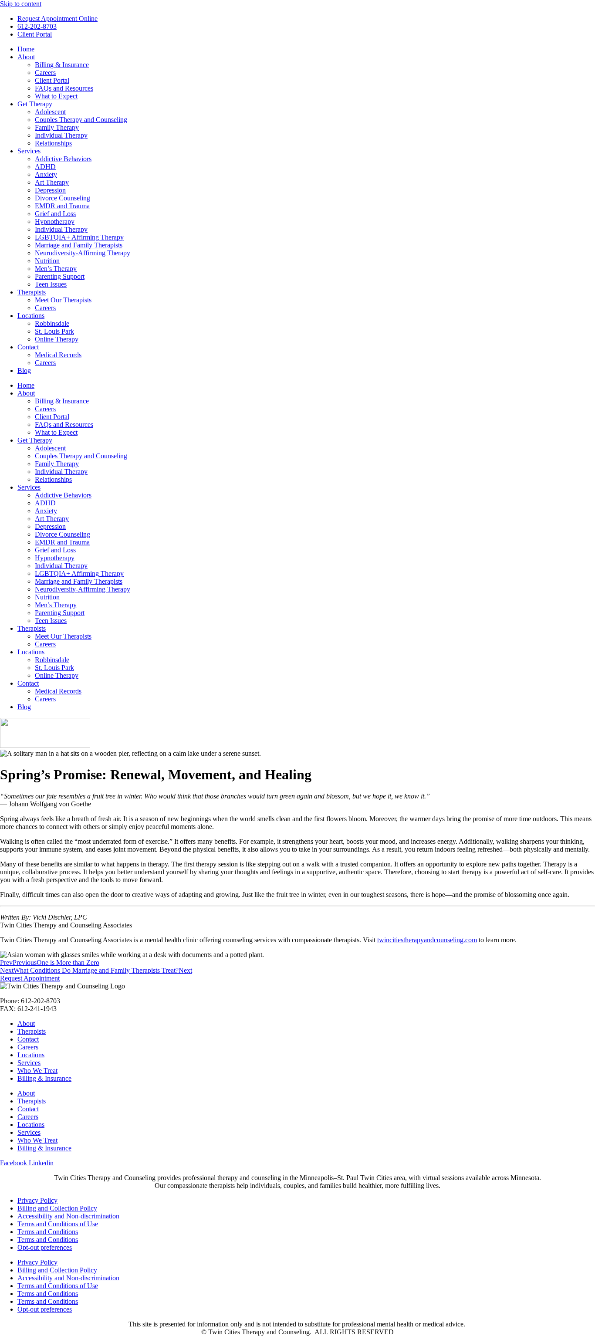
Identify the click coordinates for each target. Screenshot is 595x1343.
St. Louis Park (54, 331)
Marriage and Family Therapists (78, 245)
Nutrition (47, 260)
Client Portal (52, 80)
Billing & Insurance (62, 64)
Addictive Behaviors (63, 158)
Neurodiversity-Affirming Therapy (82, 253)
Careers (45, 72)
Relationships (53, 143)
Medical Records (58, 355)
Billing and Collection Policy (57, 1208)
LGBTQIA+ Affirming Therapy (79, 237)
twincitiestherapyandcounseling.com (427, 940)
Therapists (31, 292)
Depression (50, 190)
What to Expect (56, 96)
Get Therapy (34, 104)
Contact (28, 347)
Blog (24, 370)
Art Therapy (52, 182)
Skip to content (20, 3)
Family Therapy (57, 127)
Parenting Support (60, 276)
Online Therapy (56, 339)
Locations (30, 315)
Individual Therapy (61, 135)
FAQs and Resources (64, 88)
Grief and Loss (55, 213)
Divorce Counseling (62, 198)
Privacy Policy (37, 1200)
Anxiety (46, 174)
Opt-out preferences (44, 1247)
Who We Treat (37, 1070)
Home (25, 49)
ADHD (45, 166)
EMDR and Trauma (62, 206)
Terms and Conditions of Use (57, 1224)
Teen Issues (51, 284)
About (26, 57)
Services (29, 151)
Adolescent (50, 111)
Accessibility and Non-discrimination (68, 1216)
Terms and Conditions (47, 1231)
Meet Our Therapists (63, 300)
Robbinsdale (52, 323)
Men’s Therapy (56, 268)
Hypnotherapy (54, 221)
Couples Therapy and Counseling (81, 119)
